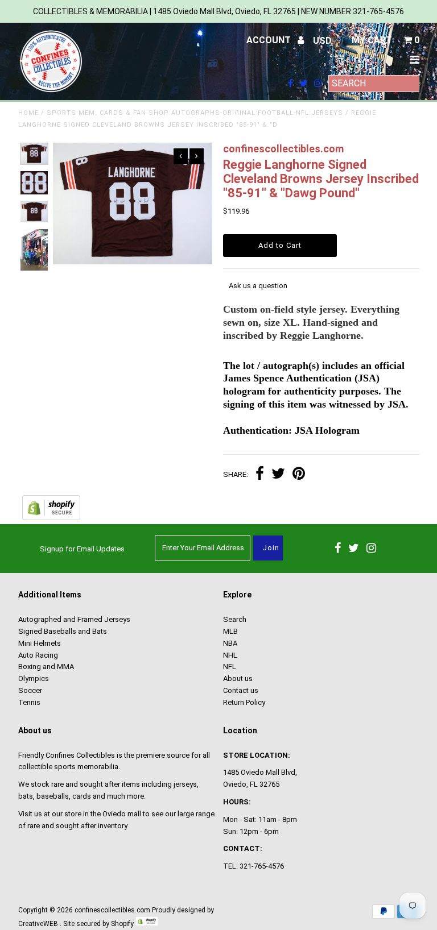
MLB (230, 631)
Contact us (240, 690)
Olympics (33, 678)
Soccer (30, 690)
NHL (230, 655)
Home (28, 113)
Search (234, 619)
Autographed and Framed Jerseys (74, 619)
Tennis (29, 702)
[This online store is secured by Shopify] (51, 517)
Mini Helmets (39, 643)
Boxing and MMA (46, 666)
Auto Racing (38, 655)
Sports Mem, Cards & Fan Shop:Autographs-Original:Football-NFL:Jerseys (195, 113)
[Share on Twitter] (278, 475)
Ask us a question (258, 285)
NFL (229, 666)
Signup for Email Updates (82, 549)
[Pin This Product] (298, 475)
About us (238, 678)
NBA (230, 643)
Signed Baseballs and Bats (62, 631)
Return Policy (244, 702)
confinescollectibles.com (112, 910)
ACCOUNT (269, 40)
